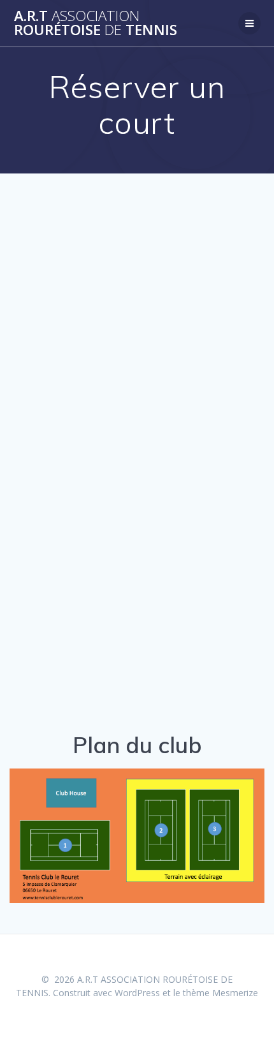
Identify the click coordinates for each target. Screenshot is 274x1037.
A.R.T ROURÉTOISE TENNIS (95, 23)
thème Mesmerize (220, 993)
